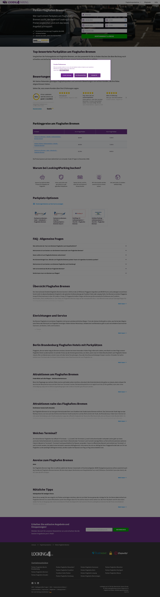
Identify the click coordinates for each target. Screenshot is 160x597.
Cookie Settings (67, 75)
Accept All (94, 75)
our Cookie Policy (64, 70)
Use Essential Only (81, 75)
